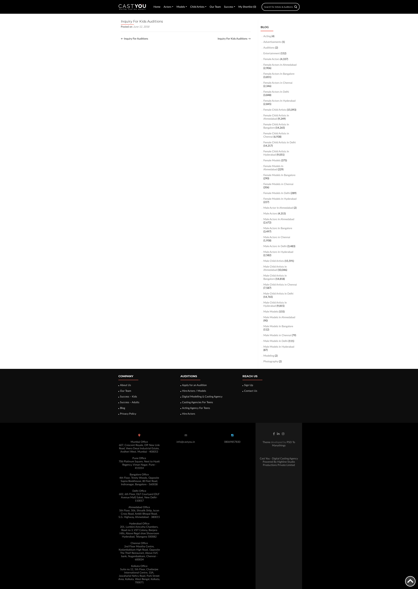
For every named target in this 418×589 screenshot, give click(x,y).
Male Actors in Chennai (276, 237)
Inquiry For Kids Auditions (234, 38)
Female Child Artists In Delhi (279, 142)
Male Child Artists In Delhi (278, 293)
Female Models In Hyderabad (280, 199)
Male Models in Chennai (277, 335)
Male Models (270, 311)
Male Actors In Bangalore (277, 228)
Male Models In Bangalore (278, 326)
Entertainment (271, 53)
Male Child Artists (273, 261)
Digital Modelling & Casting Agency (202, 396)
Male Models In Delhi (275, 341)
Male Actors (270, 213)
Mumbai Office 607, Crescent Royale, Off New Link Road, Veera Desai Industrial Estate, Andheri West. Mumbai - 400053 (139, 447)
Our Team (215, 7)
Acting (267, 36)
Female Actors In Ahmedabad (280, 65)
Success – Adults (129, 402)
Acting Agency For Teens (196, 408)
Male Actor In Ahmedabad (278, 208)
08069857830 (232, 442)
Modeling (268, 355)
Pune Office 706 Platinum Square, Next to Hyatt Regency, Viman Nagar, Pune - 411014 (139, 463)
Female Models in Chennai (278, 184)
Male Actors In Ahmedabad (278, 219)
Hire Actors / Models (194, 391)
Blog (122, 408)
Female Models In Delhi (276, 193)
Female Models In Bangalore (279, 175)
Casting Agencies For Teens (197, 402)
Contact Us (250, 391)
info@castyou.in (186, 442)
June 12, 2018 (141, 26)
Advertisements (272, 42)
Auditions (268, 47)
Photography (270, 361)
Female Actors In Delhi (276, 92)
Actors (167, 7)
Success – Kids (128, 396)
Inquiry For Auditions (134, 38)
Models (181, 7)
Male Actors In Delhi (275, 246)
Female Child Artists (274, 110)
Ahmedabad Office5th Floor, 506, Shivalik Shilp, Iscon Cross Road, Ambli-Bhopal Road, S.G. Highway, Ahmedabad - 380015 (139, 512)
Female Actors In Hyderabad (279, 101)
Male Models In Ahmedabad (279, 317)
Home (156, 7)
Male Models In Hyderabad (278, 346)
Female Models (272, 160)
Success (228, 7)
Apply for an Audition (194, 385)
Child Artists (197, 7)
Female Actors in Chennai (277, 83)
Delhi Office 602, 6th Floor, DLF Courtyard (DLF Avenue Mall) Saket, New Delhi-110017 (139, 496)
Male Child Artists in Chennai (280, 284)
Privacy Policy (128, 413)
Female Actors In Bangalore (278, 74)
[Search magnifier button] (295, 7)
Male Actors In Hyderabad (278, 252)
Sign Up (248, 385)
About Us (125, 385)
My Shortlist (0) (247, 7)
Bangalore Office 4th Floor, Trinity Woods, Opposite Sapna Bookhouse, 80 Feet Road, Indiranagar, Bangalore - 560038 (139, 479)
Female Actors (271, 59)
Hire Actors (188, 413)
